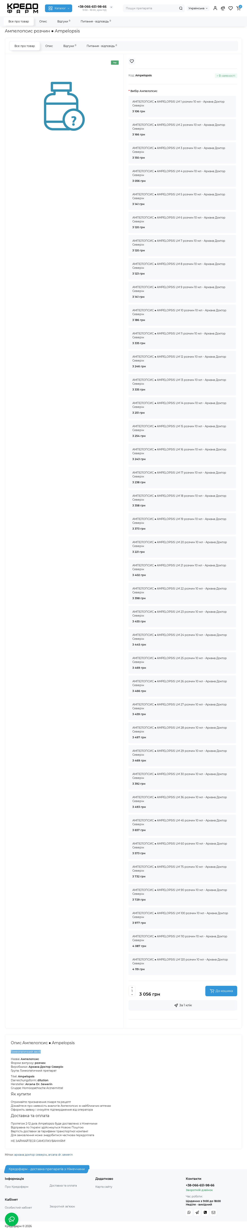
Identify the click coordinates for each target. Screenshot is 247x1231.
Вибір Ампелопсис (143, 91)
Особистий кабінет (18, 1207)
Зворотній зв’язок (62, 1206)
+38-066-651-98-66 (92, 7)
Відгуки (63, 21)
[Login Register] (215, 8)
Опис (43, 21)
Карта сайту (103, 1186)
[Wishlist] (132, 61)
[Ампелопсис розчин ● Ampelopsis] (64, 106)
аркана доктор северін (30, 1154)
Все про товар (18, 21)
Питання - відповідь (96, 21)
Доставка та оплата (63, 1185)
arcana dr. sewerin (60, 1154)
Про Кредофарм (16, 1186)
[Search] (181, 8)
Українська (196, 8)
